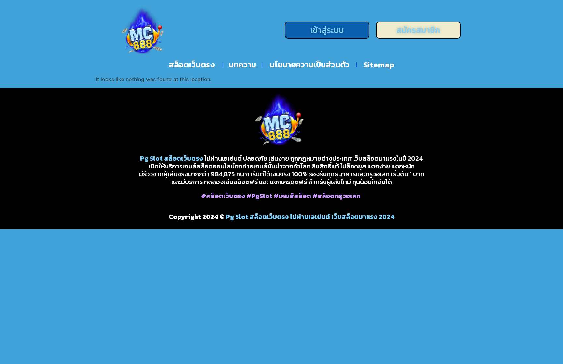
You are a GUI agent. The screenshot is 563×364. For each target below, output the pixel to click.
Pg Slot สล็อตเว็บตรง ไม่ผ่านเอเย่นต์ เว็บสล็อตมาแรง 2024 (310, 217)
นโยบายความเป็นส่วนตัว (310, 64)
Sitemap (378, 64)
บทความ (242, 64)
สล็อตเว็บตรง (192, 64)
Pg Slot (151, 158)
